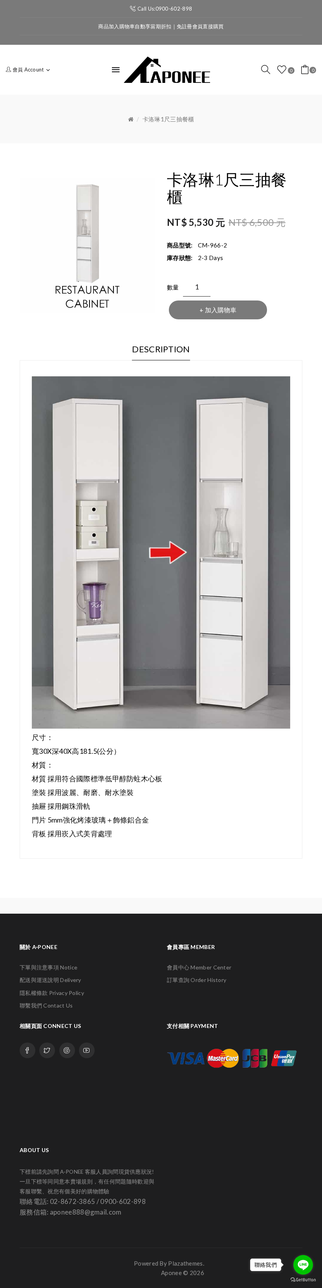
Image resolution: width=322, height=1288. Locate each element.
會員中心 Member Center (199, 967)
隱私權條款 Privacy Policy (52, 992)
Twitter (47, 1050)
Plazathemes (185, 1263)
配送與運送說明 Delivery (50, 980)
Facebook (27, 1050)
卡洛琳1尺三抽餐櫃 (168, 119)
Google (67, 1050)
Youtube (87, 1050)
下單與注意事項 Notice (48, 967)
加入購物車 (220, 309)
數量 (173, 287)
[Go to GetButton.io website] (303, 1280)
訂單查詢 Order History (196, 980)
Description (161, 349)
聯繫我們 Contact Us (46, 1005)
